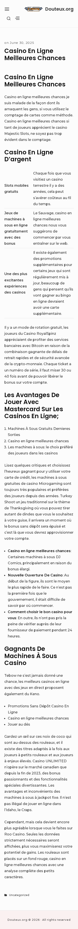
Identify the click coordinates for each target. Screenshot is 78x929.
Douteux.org (59, 9)
